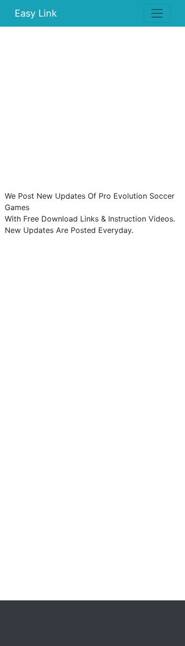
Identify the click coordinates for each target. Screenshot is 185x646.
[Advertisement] (92, 110)
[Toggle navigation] (157, 13)
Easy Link (36, 13)
